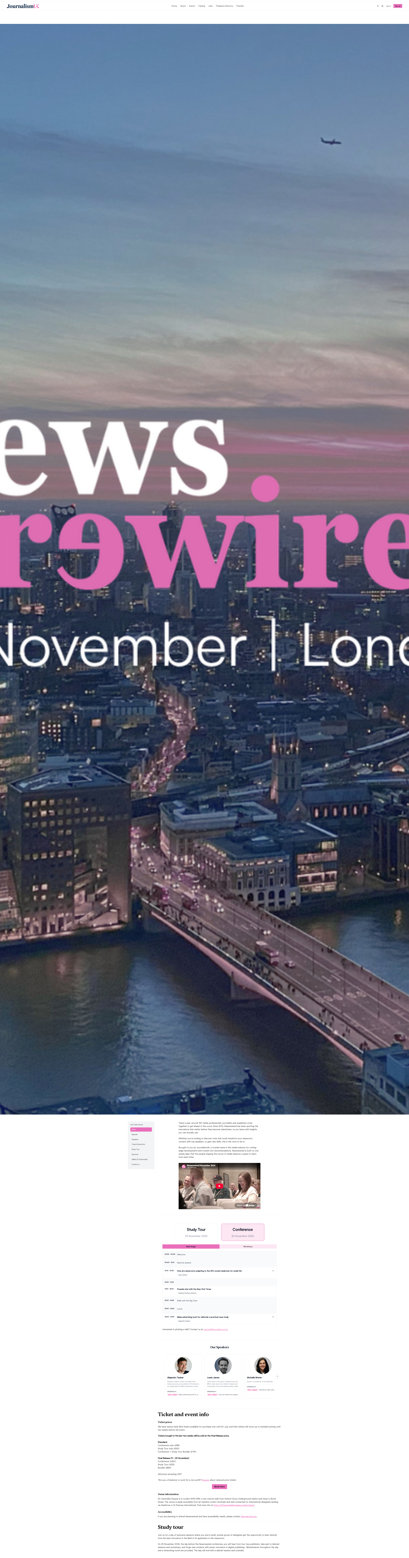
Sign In (388, 6)
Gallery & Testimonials (140, 1159)
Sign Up (398, 6)
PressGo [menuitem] (240, 6)
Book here (219, 1486)
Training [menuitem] (201, 6)
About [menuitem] (183, 6)
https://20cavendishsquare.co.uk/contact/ (234, 1505)
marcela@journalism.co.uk (216, 1329)
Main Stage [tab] (191, 1246)
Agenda (134, 1134)
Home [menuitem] (174, 6)
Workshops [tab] (248, 1246)
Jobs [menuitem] (210, 6)
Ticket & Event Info (138, 1144)
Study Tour (135, 1149)
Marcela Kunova (248, 1516)
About (134, 1129)
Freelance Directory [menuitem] (224, 6)
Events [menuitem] (192, 6)
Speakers (135, 1139)
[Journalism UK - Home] (86, 6)
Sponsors (135, 1154)
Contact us (135, 1164)
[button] (378, 6)
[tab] (196, 1232)
